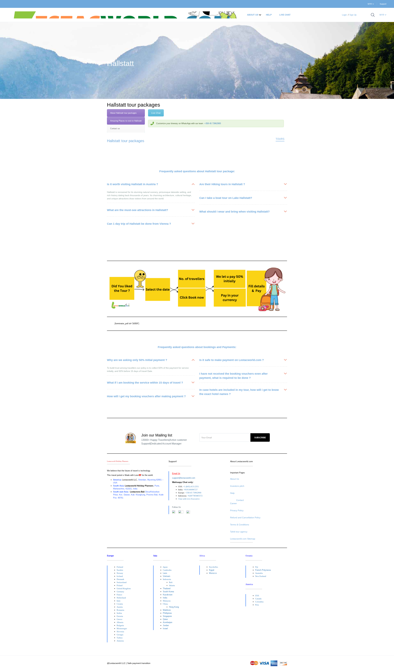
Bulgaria (120, 625)
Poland (120, 585)
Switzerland (122, 582)
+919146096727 (191, 489)
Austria (120, 607)
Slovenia (120, 631)
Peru (257, 605)
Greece (119, 619)
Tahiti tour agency (238, 531)
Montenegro (122, 628)
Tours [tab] (280, 139)
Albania (120, 622)
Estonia (120, 616)
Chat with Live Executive (189, 499)
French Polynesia (263, 570)
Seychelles (213, 567)
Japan (165, 567)
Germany (120, 591)
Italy (119, 601)
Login (344, 15)
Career (233, 503)
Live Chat (285, 15)
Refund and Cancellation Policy (245, 517)
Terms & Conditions (239, 524)
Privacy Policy (236, 510)
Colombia (259, 602)
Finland (120, 567)
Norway (120, 573)
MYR (370, 4)
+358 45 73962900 (212, 123)
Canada (258, 598)
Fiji (256, 567)
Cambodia (167, 570)
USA (257, 595)
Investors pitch (237, 486)
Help (269, 15)
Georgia (120, 634)
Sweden (120, 570)
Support (383, 4)
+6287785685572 (195, 496)
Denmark (120, 579)
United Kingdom (124, 588)
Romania (120, 610)
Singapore (167, 616)
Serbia (119, 613)
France (119, 594)
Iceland (120, 576)
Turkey (120, 638)
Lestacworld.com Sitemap (242, 539)
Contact (240, 500)
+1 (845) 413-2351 (191, 486)
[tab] (126, 113)
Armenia (120, 641)
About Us (252, 15)
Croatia (120, 604)
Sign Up (352, 15)
